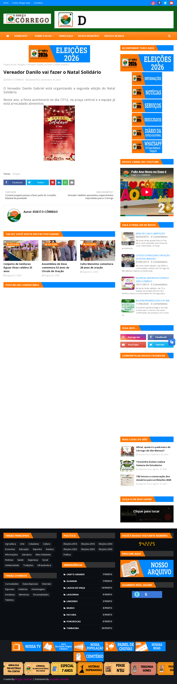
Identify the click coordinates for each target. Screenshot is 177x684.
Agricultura (10, 543)
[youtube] (171, 3)
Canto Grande (85, 574)
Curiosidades (11, 583)
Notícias (9, 559)
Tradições (28, 565)
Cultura (46, 543)
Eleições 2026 (105, 549)
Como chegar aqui (21, 2)
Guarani (85, 581)
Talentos (9, 599)
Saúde (20, 559)
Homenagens (38, 589)
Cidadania (34, 543)
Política (67, 554)
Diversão (46, 583)
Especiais (9, 589)
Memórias (24, 594)
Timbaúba (85, 628)
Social (45, 559)
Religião (22, 64)
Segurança (33, 559)
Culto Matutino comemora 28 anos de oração (96, 265)
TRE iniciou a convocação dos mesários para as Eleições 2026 (153, 478)
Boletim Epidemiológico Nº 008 (152, 300)
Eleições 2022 (70, 549)
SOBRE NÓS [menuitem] (20, 35)
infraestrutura (44, 565)
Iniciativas (10, 594)
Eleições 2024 (88, 549)
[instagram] (153, 3)
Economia (10, 549)
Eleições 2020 (105, 543)
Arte (22, 543)
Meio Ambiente (43, 554)
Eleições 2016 (70, 543)
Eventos (50, 549)
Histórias (22, 589)
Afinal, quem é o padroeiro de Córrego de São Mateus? (153, 449)
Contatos (38, 2)
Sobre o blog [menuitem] (43, 35)
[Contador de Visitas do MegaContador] (147, 545)
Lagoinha (85, 594)
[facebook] (159, 3)
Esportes (37, 549)
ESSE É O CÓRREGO (15, 79)
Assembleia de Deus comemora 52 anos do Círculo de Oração (55, 267)
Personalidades (41, 594)
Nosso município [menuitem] (88, 35)
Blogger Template (23, 679)
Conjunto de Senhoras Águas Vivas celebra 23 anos (17, 267)
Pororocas (85, 621)
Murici (85, 608)
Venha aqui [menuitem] (66, 35)
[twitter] (165, 3)
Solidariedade (12, 565)
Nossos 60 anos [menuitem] (114, 35)
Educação (24, 549)
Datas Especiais (30, 583)
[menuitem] (7, 36)
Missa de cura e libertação (150, 233)
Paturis (85, 614)
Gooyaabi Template (59, 679)
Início (6, 2)
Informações (11, 554)
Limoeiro (85, 601)
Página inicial (9, 64)
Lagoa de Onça (85, 587)
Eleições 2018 (88, 543)
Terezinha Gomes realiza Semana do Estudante (150, 463)
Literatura (26, 554)
